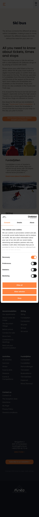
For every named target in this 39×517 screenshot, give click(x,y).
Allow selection (19, 291)
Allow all (19, 285)
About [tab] (32, 222)
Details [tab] (19, 222)
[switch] (34, 263)
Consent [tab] (7, 222)
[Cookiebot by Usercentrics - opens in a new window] (28, 217)
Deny (19, 298)
